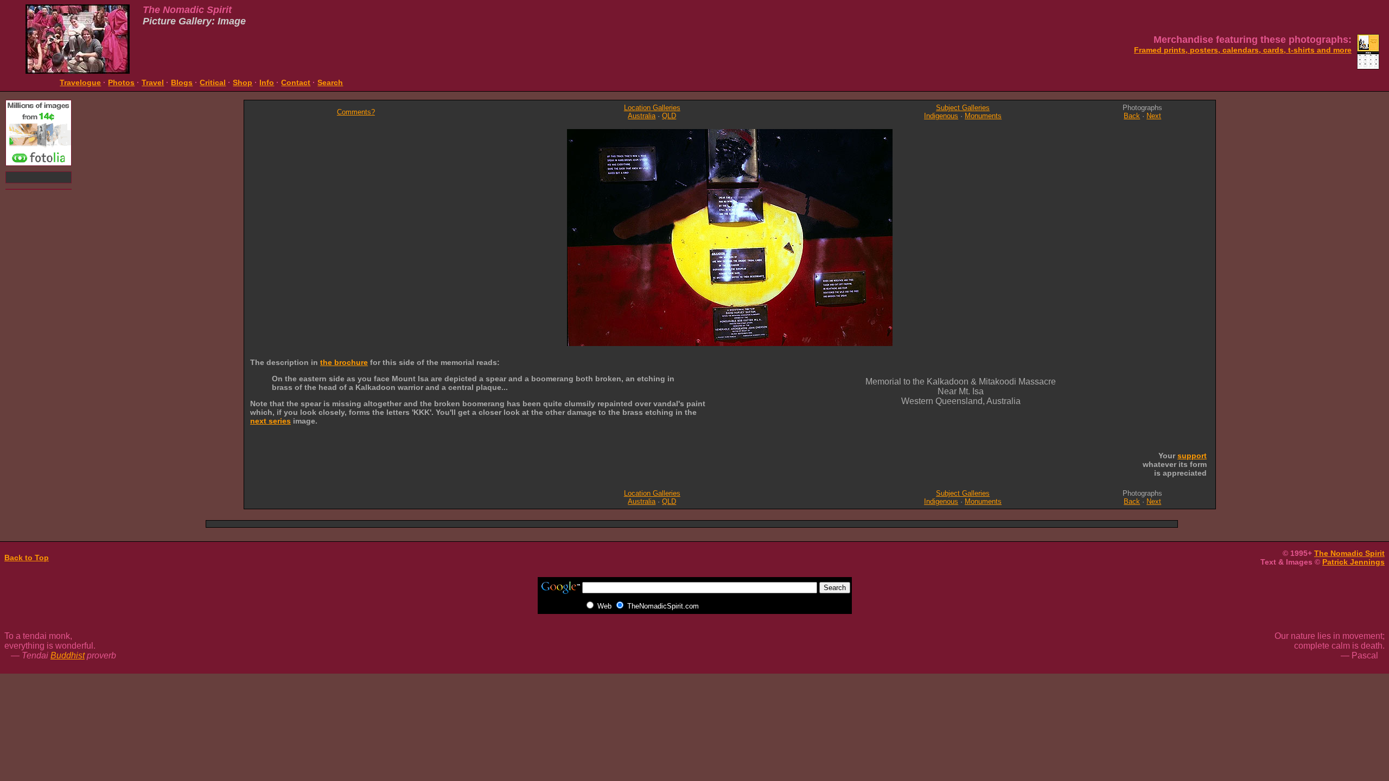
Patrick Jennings (1353, 562)
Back (1132, 116)
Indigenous (941, 116)
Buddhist (67, 655)
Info (266, 82)
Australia (641, 116)
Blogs (182, 82)
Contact (295, 82)
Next (1153, 116)
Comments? (356, 112)
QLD (669, 116)
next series (270, 421)
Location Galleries (652, 108)
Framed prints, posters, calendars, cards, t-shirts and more (1243, 50)
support (1192, 455)
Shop (242, 82)
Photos (121, 82)
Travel (153, 82)
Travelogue (80, 82)
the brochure (344, 362)
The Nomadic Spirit (1349, 553)
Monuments (983, 116)
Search (330, 82)
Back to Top (26, 557)
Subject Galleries (963, 108)
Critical (213, 82)
